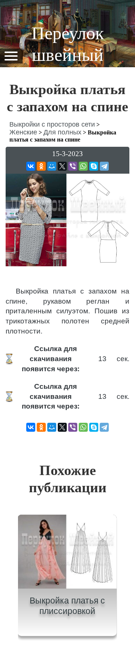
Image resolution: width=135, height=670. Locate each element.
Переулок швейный (68, 44)
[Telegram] (104, 166)
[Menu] (11, 55)
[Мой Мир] (51, 166)
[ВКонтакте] (30, 166)
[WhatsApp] (83, 166)
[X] (62, 166)
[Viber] (72, 166)
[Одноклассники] (41, 166)
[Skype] (93, 166)
